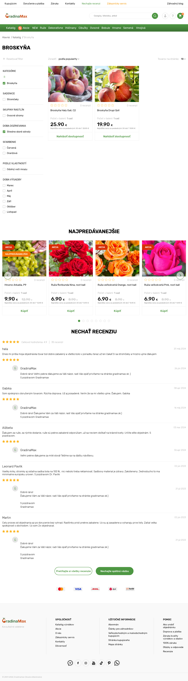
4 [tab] (92, 321)
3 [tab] (88, 321)
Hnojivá (140, 28)
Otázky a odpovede (173, 647)
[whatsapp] (117, 663)
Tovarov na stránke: (168, 58)
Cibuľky (83, 28)
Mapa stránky (115, 644)
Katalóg (10, 28)
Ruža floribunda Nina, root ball (68, 284)
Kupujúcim (11, 3)
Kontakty (70, 3)
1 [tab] (79, 321)
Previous (8, 275)
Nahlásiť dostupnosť (70, 136)
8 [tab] (109, 321)
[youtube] (93, 663)
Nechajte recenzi (91, 3)
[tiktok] (101, 663)
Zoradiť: (52, 58)
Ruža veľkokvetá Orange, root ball (117, 284)
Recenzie (168, 651)
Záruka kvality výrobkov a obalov (173, 637)
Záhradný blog (175, 3)
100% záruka (170, 642)
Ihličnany (70, 28)
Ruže (43, 28)
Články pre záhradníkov (120, 628)
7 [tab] (105, 321)
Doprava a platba (172, 631)
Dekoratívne (55, 28)
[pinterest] (109, 663)
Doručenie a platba (33, 3)
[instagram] (85, 663)
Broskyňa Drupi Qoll (108, 110)
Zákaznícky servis (116, 3)
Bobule (105, 28)
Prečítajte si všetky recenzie (73, 571)
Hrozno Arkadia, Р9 (15, 284)
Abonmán (113, 624)
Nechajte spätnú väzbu (114, 571)
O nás (58, 633)
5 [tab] (96, 321)
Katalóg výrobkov (64, 624)
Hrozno (116, 28)
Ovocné (94, 28)
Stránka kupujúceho (119, 640)
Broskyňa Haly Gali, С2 (63, 110)
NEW (35, 28)
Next (180, 275)
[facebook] (78, 663)
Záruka (54, 3)
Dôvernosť (61, 645)
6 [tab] (100, 321)
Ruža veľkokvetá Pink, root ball (162, 284)
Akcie (26, 28)
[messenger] (70, 663)
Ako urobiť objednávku (169, 626)
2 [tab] (83, 321)
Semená (128, 28)
